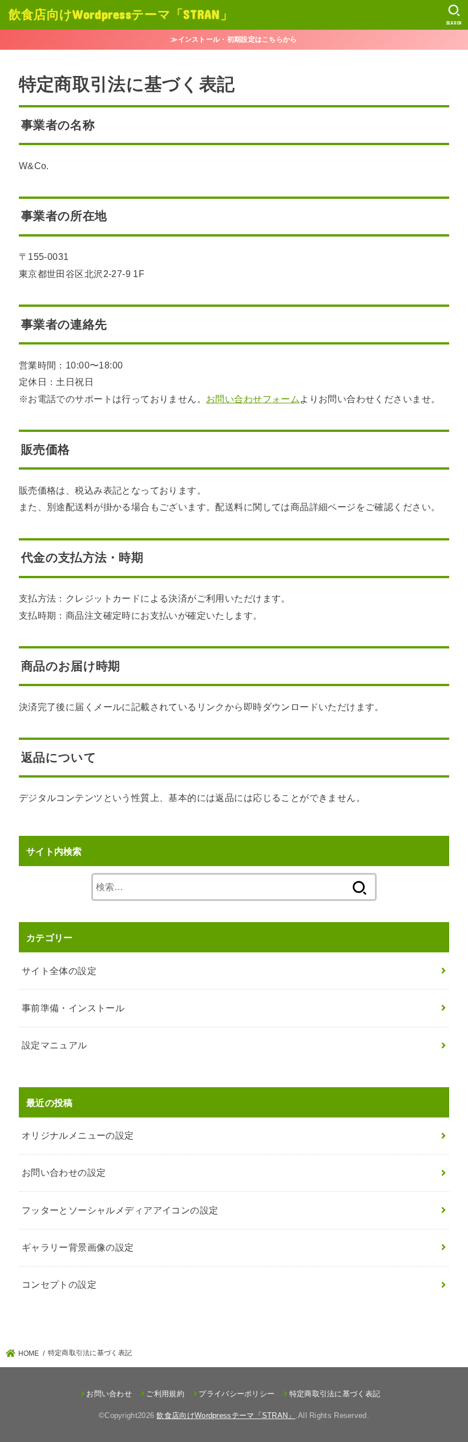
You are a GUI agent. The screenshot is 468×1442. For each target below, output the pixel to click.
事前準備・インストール (73, 1008)
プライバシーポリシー (237, 1393)
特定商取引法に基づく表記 (334, 1393)
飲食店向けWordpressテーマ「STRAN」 (121, 14)
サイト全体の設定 (59, 971)
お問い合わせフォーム (253, 399)
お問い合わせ (109, 1393)
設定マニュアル (54, 1045)
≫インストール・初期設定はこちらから (234, 39)
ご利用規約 (165, 1393)
